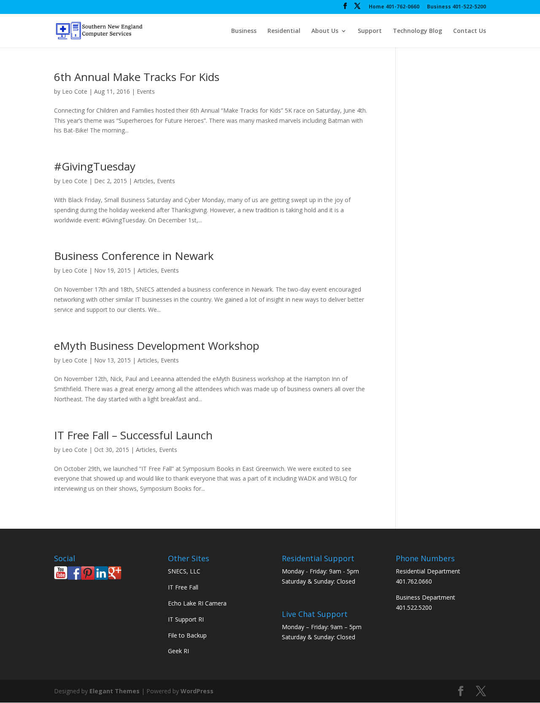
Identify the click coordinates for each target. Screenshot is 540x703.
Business (243, 31)
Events (146, 91)
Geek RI (178, 651)
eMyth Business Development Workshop (156, 345)
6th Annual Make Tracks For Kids (136, 76)
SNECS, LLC (184, 571)
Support (370, 31)
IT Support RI (186, 619)
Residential (283, 31)
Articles (144, 181)
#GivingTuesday (94, 166)
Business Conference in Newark (134, 255)
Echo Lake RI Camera (197, 603)
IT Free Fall (183, 587)
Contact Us (469, 31)
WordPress (197, 691)
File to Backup (187, 635)
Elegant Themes (114, 691)
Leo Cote (74, 91)
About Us (324, 31)
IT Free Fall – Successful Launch (133, 435)
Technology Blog (417, 31)
